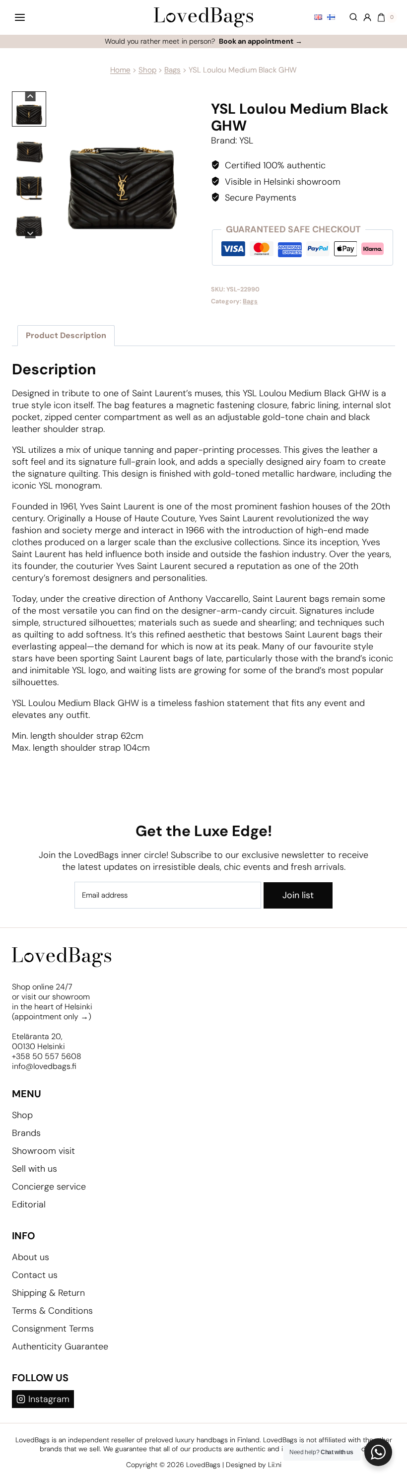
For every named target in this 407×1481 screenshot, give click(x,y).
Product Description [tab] (66, 335)
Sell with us (34, 1169)
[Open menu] (20, 17)
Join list (298, 895)
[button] (29, 109)
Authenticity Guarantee (60, 1346)
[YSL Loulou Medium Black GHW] (122, 164)
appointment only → (51, 1016)
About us (30, 1257)
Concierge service (49, 1187)
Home (120, 70)
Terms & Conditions (52, 1311)
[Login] (367, 17)
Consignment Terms (53, 1329)
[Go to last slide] (30, 96)
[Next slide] (30, 233)
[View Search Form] (349, 17)
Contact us (35, 1275)
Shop (147, 70)
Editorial (29, 1204)
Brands (26, 1133)
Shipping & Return (48, 1293)
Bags (172, 70)
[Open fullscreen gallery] (186, 228)
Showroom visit (43, 1151)
